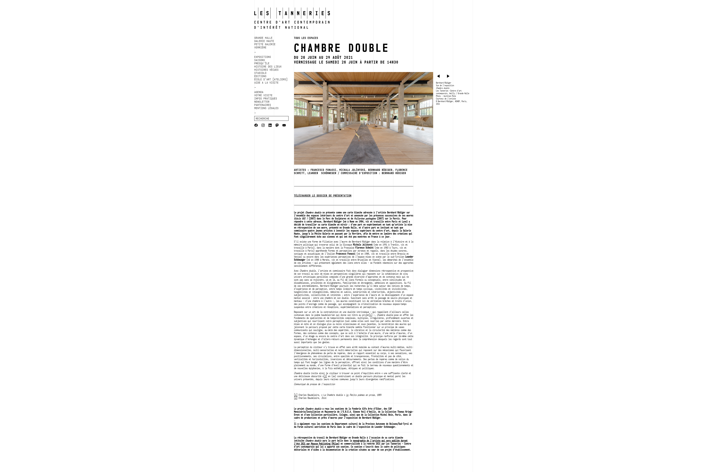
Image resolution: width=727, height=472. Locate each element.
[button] (439, 76)
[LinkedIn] (270, 126)
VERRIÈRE (260, 47)
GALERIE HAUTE (264, 41)
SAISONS (259, 60)
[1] (370, 314)
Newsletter (262, 101)
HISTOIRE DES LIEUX (268, 66)
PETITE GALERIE (265, 44)
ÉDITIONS (260, 76)
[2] (325, 376)
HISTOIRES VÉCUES (266, 69)
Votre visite (263, 95)
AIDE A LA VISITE (266, 82)
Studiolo (260, 72)
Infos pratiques (265, 98)
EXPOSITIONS (262, 56)
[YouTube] (284, 126)
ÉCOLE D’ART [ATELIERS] (271, 79)
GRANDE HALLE (263, 37)
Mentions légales (266, 108)
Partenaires (262, 104)
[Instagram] (263, 126)
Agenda (259, 92)
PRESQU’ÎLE (262, 63)
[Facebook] (256, 126)
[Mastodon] (277, 126)
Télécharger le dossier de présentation (323, 195)
